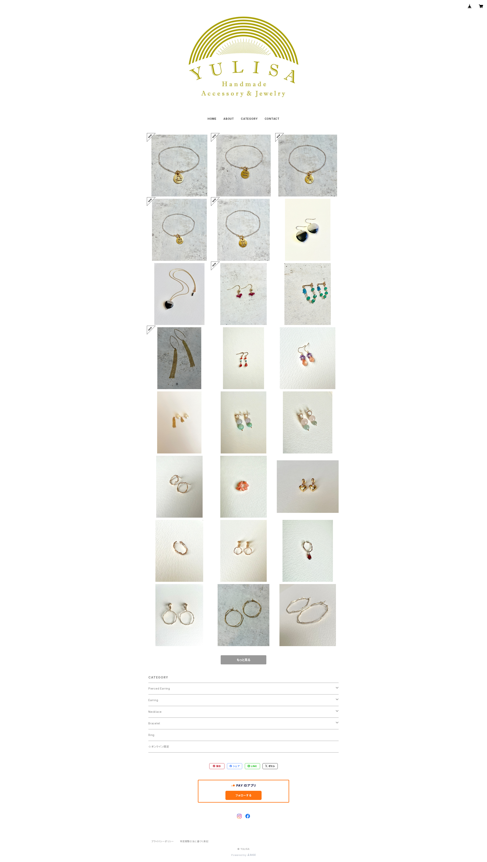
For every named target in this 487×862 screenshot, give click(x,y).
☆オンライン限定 (158, 746)
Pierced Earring (159, 688)
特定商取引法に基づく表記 (194, 841)
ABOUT (228, 118)
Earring (153, 700)
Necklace (155, 711)
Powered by (239, 855)
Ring (151, 735)
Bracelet (154, 723)
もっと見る (243, 660)
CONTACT (272, 118)
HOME (212, 118)
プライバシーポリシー (162, 841)
